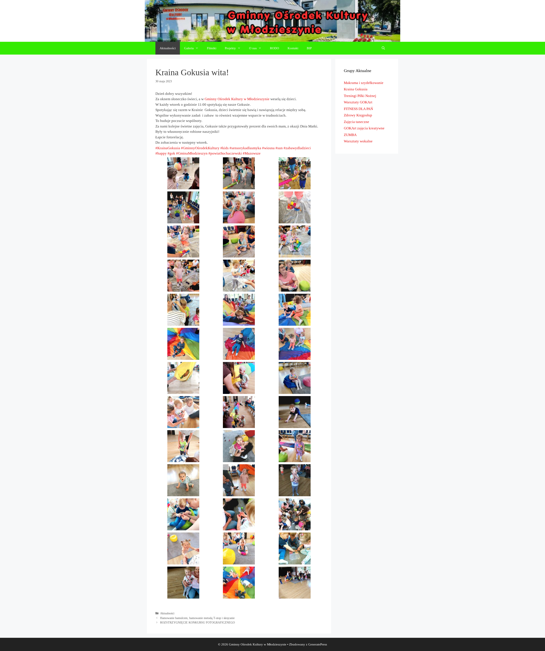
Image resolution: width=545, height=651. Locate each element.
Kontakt (293, 48)
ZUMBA (350, 135)
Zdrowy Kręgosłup (358, 115)
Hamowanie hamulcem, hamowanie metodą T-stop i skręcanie (197, 618)
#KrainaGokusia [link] (167, 148)
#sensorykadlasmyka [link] (245, 148)
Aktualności (168, 48)
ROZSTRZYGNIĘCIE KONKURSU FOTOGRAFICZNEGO (197, 622)
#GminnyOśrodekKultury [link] (200, 148)
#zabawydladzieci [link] (297, 148)
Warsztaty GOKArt (358, 102)
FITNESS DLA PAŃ (358, 109)
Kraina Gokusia (355, 89)
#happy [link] (161, 153)
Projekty (230, 48)
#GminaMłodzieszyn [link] (192, 153)
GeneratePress (317, 644)
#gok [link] (171, 153)
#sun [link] (279, 148)
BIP (309, 48)
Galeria (189, 48)
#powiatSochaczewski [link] (225, 153)
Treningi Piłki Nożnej (360, 96)
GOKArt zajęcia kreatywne (364, 128)
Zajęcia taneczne (356, 122)
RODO (274, 48)
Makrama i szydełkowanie (363, 83)
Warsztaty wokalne (358, 141)
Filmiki (211, 48)
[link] (237, 99)
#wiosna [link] (268, 148)
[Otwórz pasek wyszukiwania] (383, 48)
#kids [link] (224, 148)
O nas (253, 48)
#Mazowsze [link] (252, 153)
